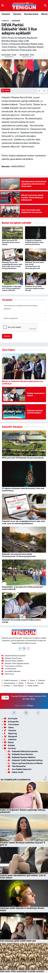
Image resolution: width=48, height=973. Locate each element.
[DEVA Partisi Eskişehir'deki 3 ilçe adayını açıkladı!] (24, 73)
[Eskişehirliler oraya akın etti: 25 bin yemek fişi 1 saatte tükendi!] (12, 279)
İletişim (23, 747)
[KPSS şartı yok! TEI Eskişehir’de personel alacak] (12, 233)
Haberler (5, 21)
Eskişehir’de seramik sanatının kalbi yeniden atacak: (34, 288)
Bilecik (44, 14)
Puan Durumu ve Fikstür (13, 733)
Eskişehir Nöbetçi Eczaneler (15, 722)
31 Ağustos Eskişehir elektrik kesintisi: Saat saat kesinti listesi (34, 242)
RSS (6, 764)
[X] (24, 715)
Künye (32, 747)
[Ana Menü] (3, 6)
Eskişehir (6, 14)
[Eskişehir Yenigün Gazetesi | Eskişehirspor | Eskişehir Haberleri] (24, 5)
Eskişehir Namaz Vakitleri (14, 728)
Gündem (17, 14)
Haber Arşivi (9, 741)
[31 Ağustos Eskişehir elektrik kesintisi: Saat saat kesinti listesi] (35, 233)
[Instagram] (28, 715)
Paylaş (7, 90)
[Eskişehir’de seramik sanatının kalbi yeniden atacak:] (35, 279)
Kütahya (7, 752)
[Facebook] (20, 715)
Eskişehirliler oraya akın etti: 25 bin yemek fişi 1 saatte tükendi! (11, 288)
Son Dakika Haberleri (13, 738)
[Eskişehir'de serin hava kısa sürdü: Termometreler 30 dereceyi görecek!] (35, 255)
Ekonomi (30, 750)
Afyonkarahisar (31, 14)
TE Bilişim (29, 772)
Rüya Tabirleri (19, 752)
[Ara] (45, 6)
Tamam (30, 970)
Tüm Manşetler (10, 735)
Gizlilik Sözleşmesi (11, 747)
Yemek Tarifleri (32, 752)
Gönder (7, 336)
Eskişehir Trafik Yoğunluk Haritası (17, 730)
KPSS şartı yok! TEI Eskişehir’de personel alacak (11, 242)
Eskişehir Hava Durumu (13, 725)
